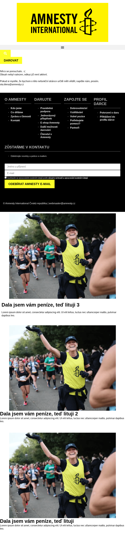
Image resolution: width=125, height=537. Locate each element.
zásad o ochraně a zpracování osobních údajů (68, 178)
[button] (62, 47)
